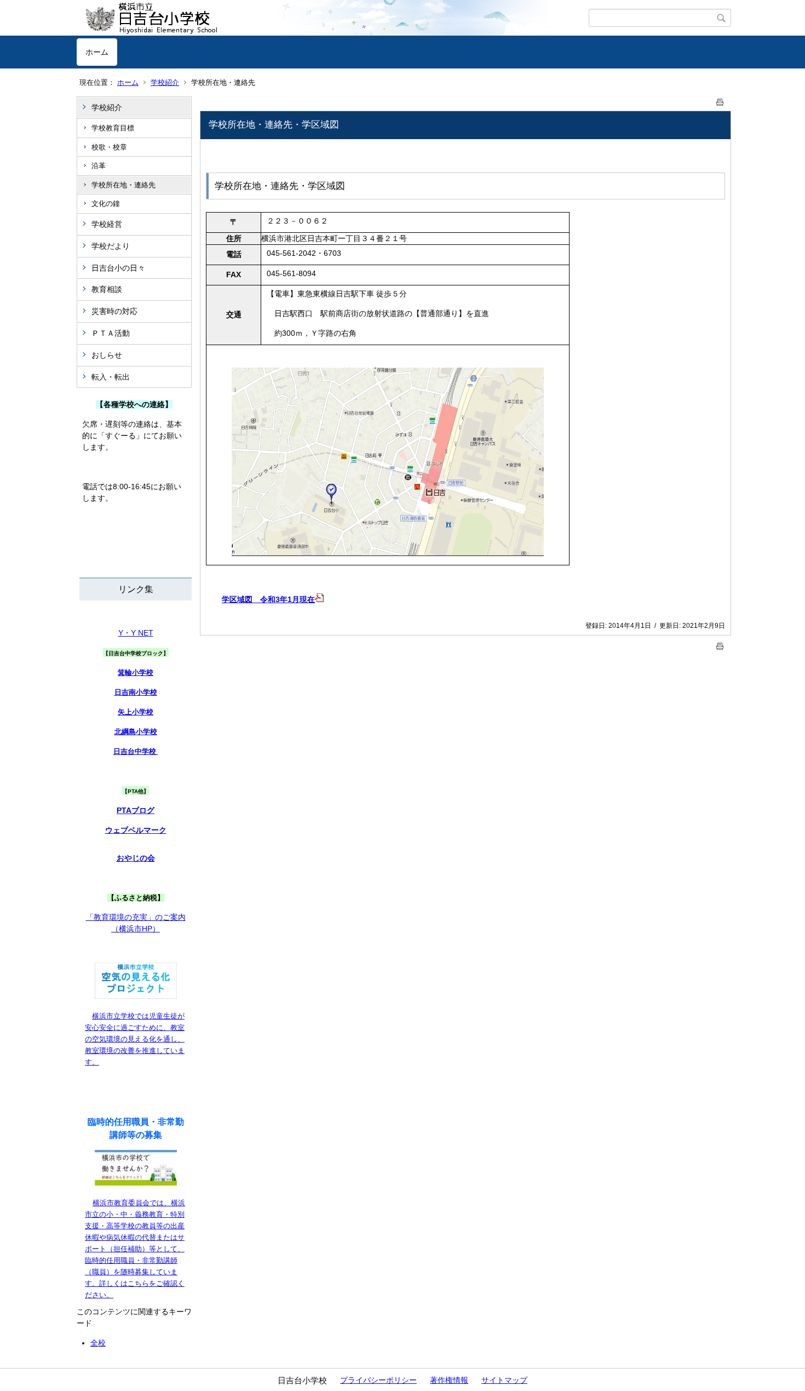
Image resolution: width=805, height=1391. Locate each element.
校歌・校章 (109, 147)
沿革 (98, 166)
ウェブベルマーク (135, 830)
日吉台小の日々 (118, 268)
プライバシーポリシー (378, 1380)
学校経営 (106, 224)
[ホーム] (333, 18)
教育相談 (106, 289)
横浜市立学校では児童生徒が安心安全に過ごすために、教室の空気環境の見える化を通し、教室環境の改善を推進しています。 (135, 1039)
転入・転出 (110, 377)
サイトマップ (504, 1380)
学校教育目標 (112, 128)
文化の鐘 (105, 203)
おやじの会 (136, 858)
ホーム (96, 52)
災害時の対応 (114, 311)
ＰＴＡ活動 (110, 333)
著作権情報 (449, 1380)
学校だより (110, 246)
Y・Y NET (135, 632)
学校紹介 (165, 82)
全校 (98, 1342)
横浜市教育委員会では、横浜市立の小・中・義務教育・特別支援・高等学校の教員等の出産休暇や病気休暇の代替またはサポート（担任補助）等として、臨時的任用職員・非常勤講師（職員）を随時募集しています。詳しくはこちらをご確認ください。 (135, 1249)
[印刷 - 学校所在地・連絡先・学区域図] (720, 100)
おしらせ (106, 355)
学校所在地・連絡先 (123, 185)
